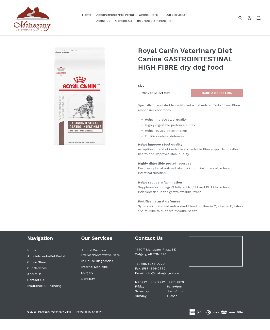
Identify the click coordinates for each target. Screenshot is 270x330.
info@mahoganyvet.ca (162, 273)
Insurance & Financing (156, 21)
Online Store (151, 15)
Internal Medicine (94, 267)
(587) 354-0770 (153, 264)
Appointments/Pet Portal (115, 15)
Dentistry (88, 279)
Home (86, 15)
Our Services (178, 15)
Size (141, 85)
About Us (103, 21)
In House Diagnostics (97, 261)
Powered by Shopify (89, 311)
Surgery (87, 273)
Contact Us (123, 21)
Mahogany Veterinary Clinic (54, 311)
